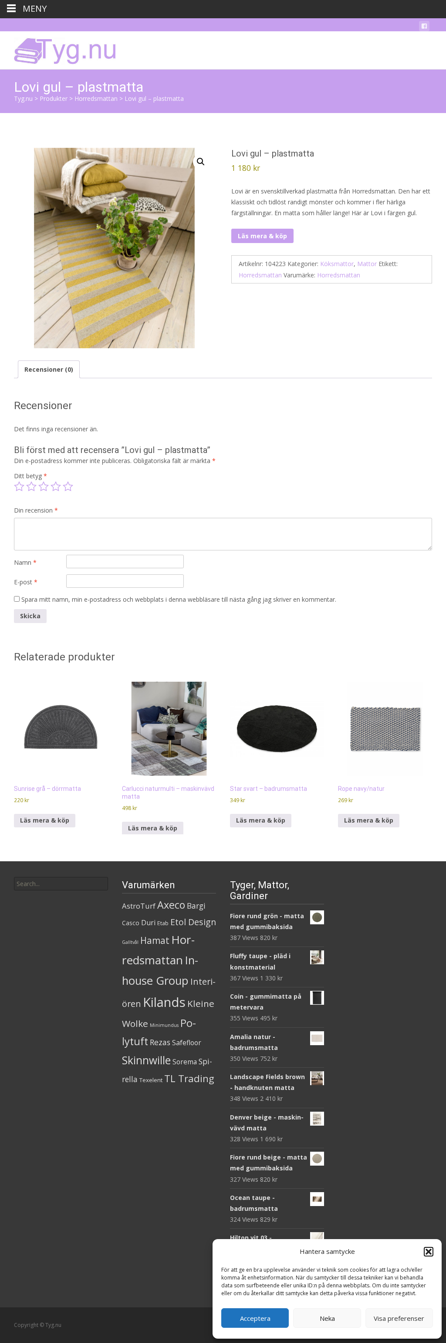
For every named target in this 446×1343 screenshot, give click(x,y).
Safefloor (186, 1042)
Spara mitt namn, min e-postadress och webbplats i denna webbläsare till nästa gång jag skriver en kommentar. (178, 599)
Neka (327, 1318)
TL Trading (189, 1078)
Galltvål (130, 942)
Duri (148, 922)
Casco (130, 923)
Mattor (367, 264)
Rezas (160, 1042)
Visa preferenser (399, 1318)
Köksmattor (337, 264)
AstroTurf (138, 906)
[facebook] (424, 27)
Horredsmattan (260, 275)
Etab (163, 923)
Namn (25, 562)
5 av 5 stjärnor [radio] (68, 486)
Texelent (150, 1080)
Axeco (171, 905)
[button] (428, 1251)
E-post (25, 582)
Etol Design (193, 922)
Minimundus (164, 1025)
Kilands (164, 1002)
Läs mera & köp (262, 236)
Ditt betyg (30, 476)
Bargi (196, 905)
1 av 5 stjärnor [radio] (19, 486)
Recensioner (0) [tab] (48, 369)
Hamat (154, 940)
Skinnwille (146, 1060)
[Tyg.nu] (59, 48)
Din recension (36, 510)
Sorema (184, 1061)
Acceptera (255, 1318)
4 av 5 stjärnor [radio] (56, 486)
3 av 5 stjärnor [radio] (43, 486)
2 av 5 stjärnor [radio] (31, 486)
